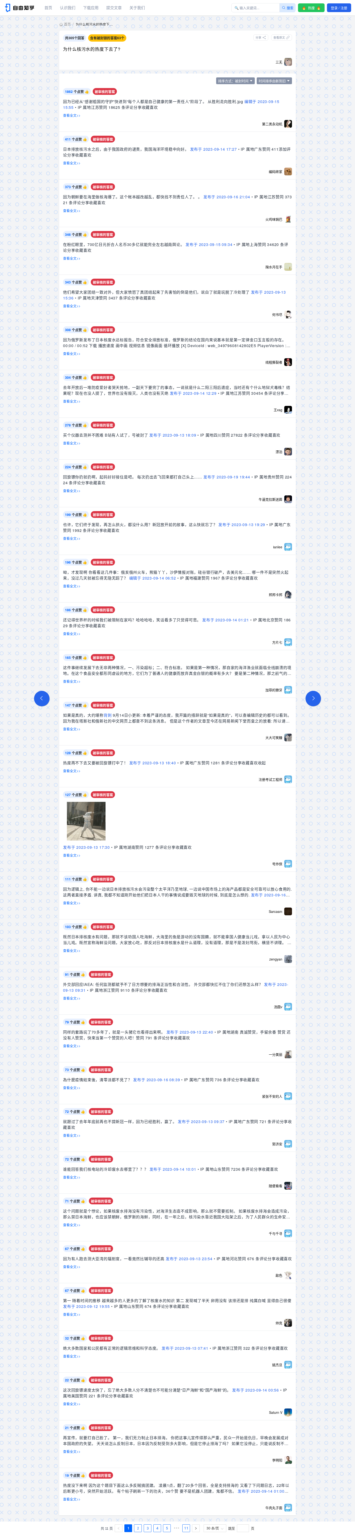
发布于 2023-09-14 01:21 (225, 620)
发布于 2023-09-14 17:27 (213, 149)
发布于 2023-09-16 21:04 (226, 197)
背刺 (108, 715)
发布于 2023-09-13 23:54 (189, 1258)
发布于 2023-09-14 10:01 (172, 1169)
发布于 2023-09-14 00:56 (255, 1390)
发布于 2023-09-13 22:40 (189, 1032)
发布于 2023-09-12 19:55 (86, 1306)
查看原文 (279, 37)
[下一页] (196, 1528)
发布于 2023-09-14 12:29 (193, 393)
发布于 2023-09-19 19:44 (226, 477)
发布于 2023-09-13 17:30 (86, 847)
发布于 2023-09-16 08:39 (156, 1079)
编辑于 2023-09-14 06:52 (152, 578)
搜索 (290, 7)
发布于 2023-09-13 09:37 (201, 1121)
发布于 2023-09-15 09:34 (208, 244)
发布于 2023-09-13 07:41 (185, 1348)
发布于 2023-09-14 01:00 (261, 1491)
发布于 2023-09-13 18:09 (172, 435)
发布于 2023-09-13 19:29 (241, 524)
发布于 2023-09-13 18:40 (152, 763)
